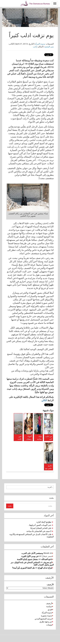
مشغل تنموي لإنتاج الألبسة (27, 559)
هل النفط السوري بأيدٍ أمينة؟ (23, 568)
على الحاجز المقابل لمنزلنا (40, 528)
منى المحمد (49, 47)
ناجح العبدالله (46, 559)
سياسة (49, 606)
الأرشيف (50, 585)
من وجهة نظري (45, 622)
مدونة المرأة (40, 44)
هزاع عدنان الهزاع (45, 568)
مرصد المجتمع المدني (43, 619)
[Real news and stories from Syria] (35, 3)
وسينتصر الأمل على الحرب (32, 553)
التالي (44, 400)
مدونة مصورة (46, 616)
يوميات (49, 625)
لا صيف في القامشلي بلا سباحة (39, 531)
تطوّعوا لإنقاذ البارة (44, 522)
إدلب (35, 47)
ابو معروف (47, 562)
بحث (10, 506)
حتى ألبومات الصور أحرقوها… (39, 525)
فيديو (50, 610)
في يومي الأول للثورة (30, 556)
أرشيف (49, 603)
